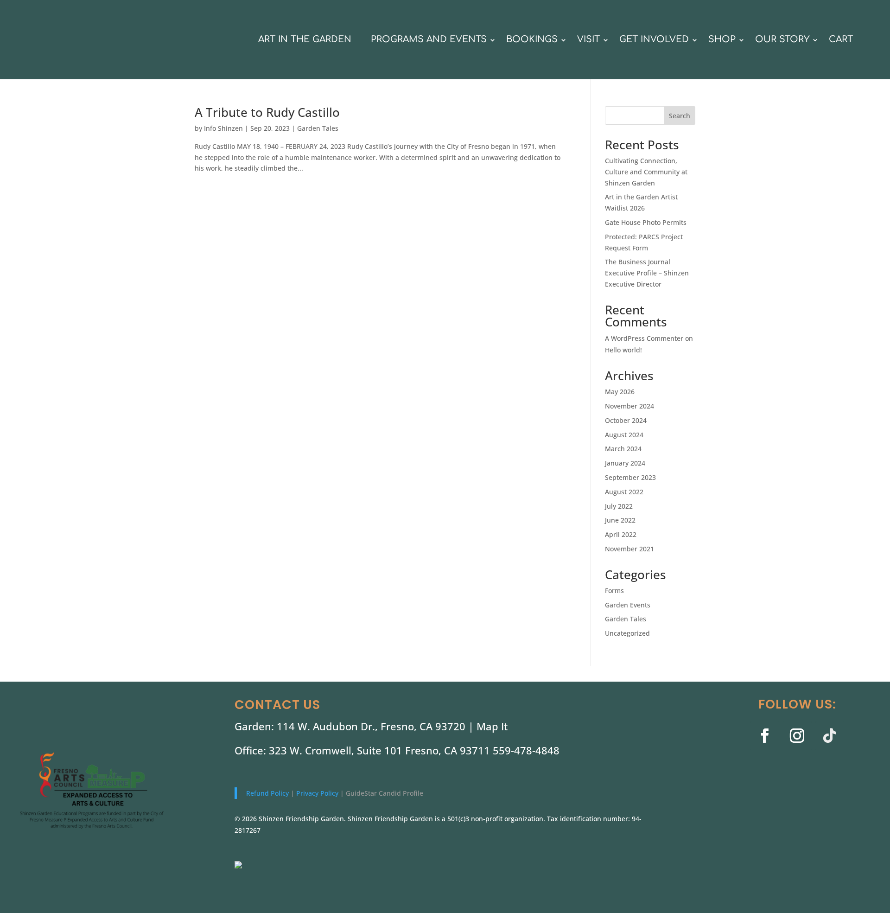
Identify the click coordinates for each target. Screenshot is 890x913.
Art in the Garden (304, 39)
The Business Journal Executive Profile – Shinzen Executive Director (647, 272)
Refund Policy (268, 793)
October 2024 (626, 420)
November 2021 (629, 548)
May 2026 (620, 391)
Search (679, 115)
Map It (492, 726)
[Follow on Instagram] (797, 735)
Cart (841, 39)
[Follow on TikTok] (829, 735)
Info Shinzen (223, 128)
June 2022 (620, 520)
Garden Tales (317, 128)
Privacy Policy (318, 793)
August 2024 (624, 434)
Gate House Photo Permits (646, 222)
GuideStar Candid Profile (384, 793)
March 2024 (623, 448)
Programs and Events (429, 39)
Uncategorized (627, 633)
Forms (614, 590)
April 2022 (620, 534)
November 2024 (629, 406)
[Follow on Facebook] (764, 735)
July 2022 (619, 506)
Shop (722, 39)
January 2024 (625, 463)
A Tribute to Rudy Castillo (267, 112)
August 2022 (624, 491)
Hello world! (623, 349)
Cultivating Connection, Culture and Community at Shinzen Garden (646, 171)
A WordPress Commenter (644, 338)
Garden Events (627, 604)
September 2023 (630, 477)
